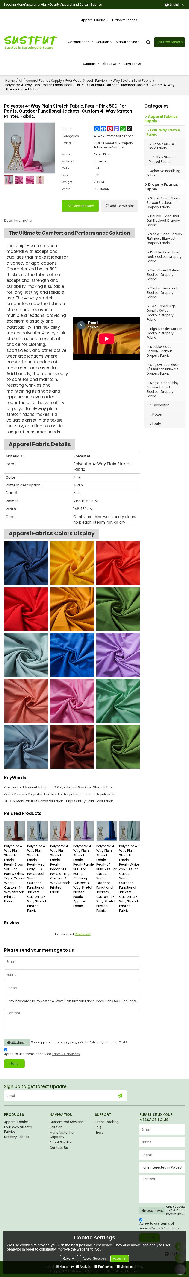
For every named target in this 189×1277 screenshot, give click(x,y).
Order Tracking (107, 1122)
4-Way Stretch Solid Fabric (130, 80)
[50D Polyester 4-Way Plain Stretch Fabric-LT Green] (118, 701)
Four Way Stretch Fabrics (18, 1129)
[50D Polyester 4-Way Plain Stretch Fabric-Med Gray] (26, 747)
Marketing (126, 1266)
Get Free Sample (169, 42)
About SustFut (61, 1142)
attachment (19, 1042)
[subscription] (120, 1095)
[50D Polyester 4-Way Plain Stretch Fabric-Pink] (72, 701)
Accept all (119, 1258)
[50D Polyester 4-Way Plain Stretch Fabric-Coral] (118, 563)
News (99, 1132)
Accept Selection (94, 1258)
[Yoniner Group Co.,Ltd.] (30, 42)
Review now (83, 934)
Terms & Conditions (66, 1054)
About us (109, 63)
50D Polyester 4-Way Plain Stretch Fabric (83, 787)
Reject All (69, 1258)
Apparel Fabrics (93, 20)
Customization (78, 42)
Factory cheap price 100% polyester (86, 794)
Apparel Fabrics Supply (44, 80)
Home (10, 80)
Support (89, 63)
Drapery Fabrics (124, 20)
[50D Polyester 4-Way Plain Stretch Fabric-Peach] (26, 701)
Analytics (86, 1266)
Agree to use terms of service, (42, 1054)
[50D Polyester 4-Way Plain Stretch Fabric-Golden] (72, 609)
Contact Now (83, 206)
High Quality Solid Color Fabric (90, 801)
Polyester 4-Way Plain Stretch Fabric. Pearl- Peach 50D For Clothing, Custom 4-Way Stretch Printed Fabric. (60, 869)
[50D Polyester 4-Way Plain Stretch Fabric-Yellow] (72, 563)
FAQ (98, 1127)
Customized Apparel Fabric (25, 787)
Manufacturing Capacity (62, 1134)
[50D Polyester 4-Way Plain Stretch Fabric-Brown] (72, 747)
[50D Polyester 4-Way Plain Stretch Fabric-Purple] (118, 655)
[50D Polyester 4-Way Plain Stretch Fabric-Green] (118, 609)
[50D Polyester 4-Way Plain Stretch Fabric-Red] (26, 609)
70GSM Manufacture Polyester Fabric (34, 801)
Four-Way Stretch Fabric (85, 80)
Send (14, 1064)
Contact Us (132, 63)
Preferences (106, 1266)
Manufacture (126, 42)
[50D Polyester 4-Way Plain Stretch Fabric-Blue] (26, 563)
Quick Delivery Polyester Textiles (30, 794)
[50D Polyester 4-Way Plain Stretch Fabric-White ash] (26, 655)
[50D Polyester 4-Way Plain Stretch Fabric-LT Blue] (72, 655)
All (20, 80)
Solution (102, 42)
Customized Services (66, 1122)
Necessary (66, 1266)
